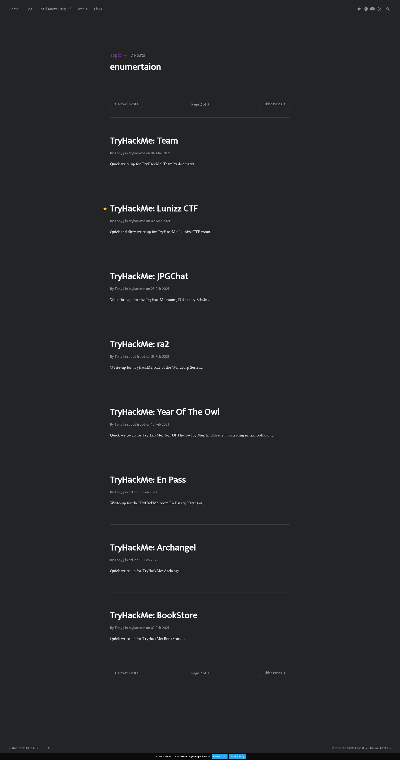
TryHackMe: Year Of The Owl (165, 412)
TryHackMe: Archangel (153, 547)
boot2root (137, 357)
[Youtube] (372, 9)
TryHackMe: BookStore (153, 615)
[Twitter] (359, 9)
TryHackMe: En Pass (148, 479)
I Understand (219, 756)
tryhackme (137, 153)
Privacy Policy (237, 756)
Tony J (119, 153)
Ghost (360, 748)
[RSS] (380, 9)
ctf (131, 492)
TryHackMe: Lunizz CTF (154, 208)
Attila (384, 748)
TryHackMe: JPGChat (149, 276)
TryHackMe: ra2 (139, 344)
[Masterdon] (366, 9)
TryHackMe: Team (144, 140)
